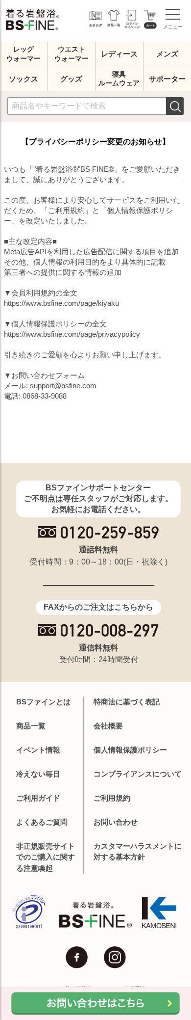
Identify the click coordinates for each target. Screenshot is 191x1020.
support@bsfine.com (63, 385)
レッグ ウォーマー (23, 53)
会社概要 (108, 726)
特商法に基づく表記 (127, 702)
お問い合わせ (116, 822)
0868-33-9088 (45, 396)
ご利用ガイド (38, 798)
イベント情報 (38, 750)
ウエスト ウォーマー (71, 53)
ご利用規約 (112, 798)
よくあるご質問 (42, 822)
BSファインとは (43, 702)
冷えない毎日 (38, 774)
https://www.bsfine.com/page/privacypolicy (72, 334)
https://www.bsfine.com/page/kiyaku (61, 303)
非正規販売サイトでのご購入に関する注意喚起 (45, 857)
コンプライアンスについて (138, 774)
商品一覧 (31, 726)
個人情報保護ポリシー (130, 750)
